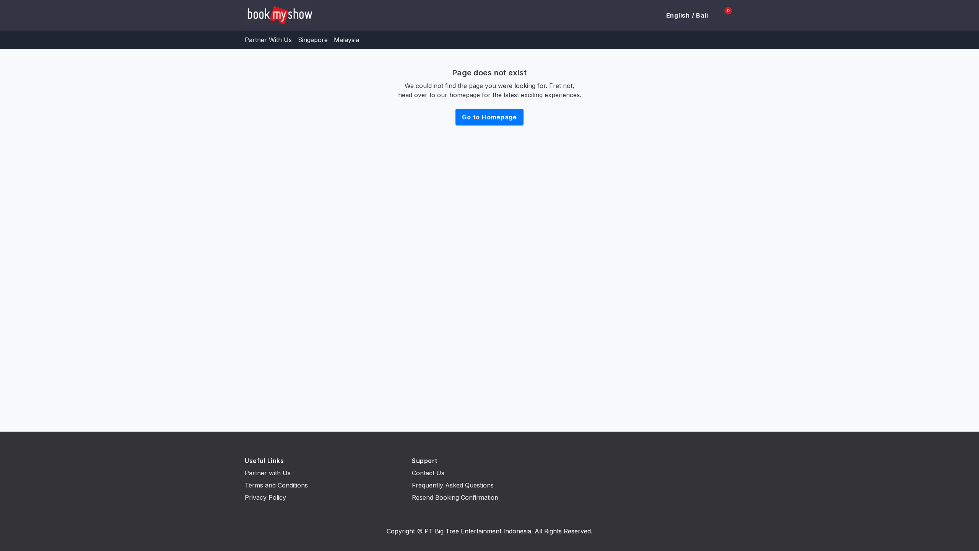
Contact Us (428, 473)
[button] (683, 15)
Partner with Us (268, 473)
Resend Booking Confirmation (455, 497)
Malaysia (346, 40)
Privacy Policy (265, 497)
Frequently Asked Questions (453, 485)
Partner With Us (268, 40)
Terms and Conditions (276, 485)
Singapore (313, 40)
